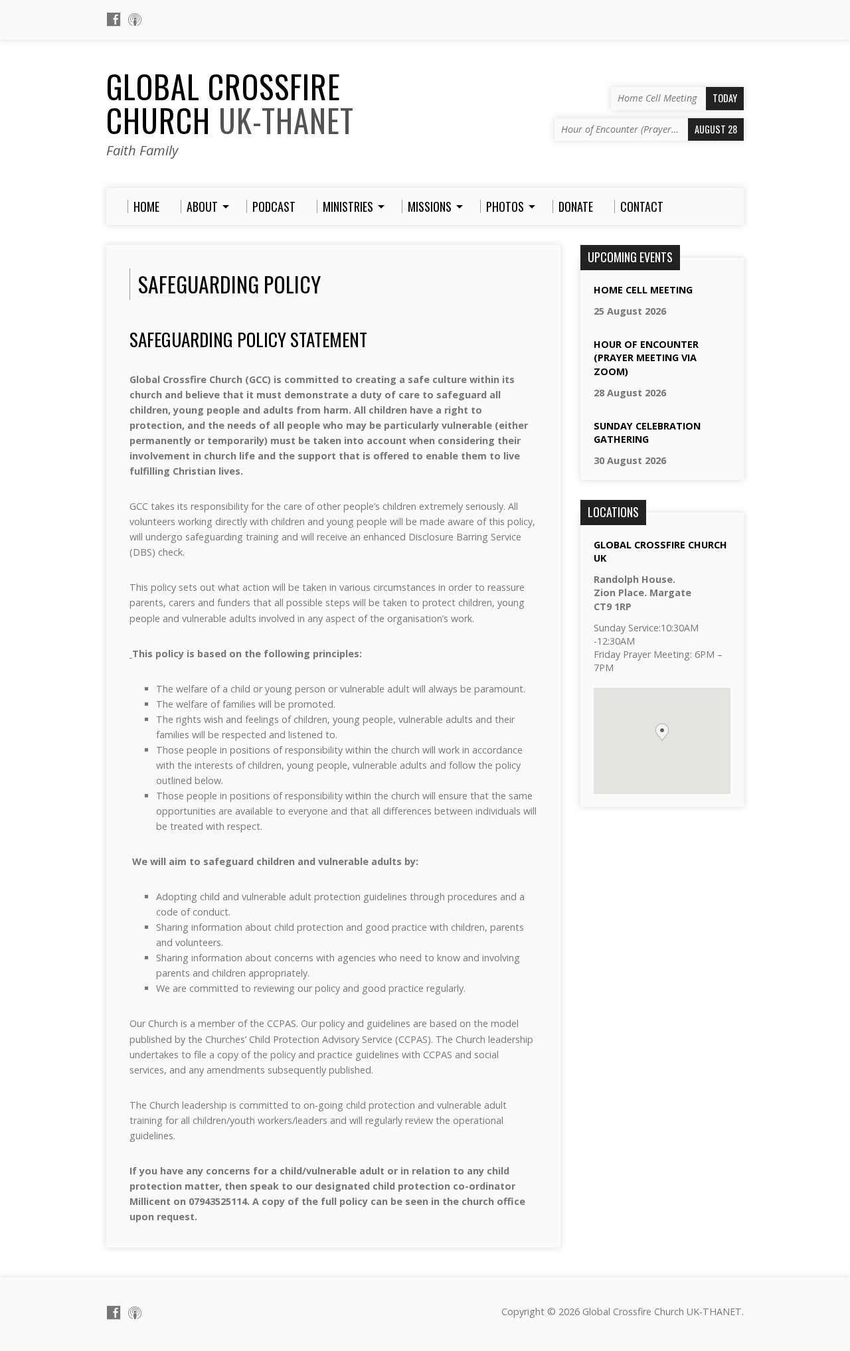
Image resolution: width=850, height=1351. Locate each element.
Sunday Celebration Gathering (647, 432)
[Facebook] (113, 19)
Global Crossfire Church (230, 103)
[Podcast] (134, 19)
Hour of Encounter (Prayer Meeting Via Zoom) (646, 357)
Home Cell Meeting (643, 289)
